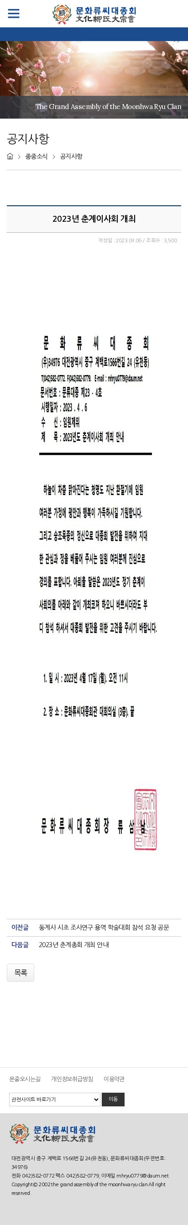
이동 (113, 1099)
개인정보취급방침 (72, 1079)
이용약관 (114, 1079)
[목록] (21, 966)
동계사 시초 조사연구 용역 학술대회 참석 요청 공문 (104, 927)
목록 (20, 972)
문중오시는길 (25, 1079)
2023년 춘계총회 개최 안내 (73, 945)
